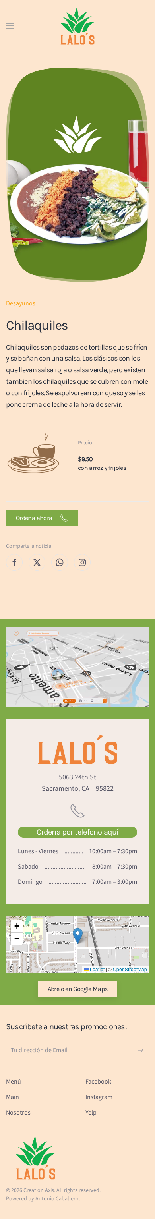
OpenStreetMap (130, 969)
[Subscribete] (140, 1050)
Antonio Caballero (57, 1199)
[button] (10, 26)
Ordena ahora (36, 518)
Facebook (98, 1081)
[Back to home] (77, 26)
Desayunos (20, 303)
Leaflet (97, 969)
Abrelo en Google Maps (78, 989)
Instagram (98, 1097)
